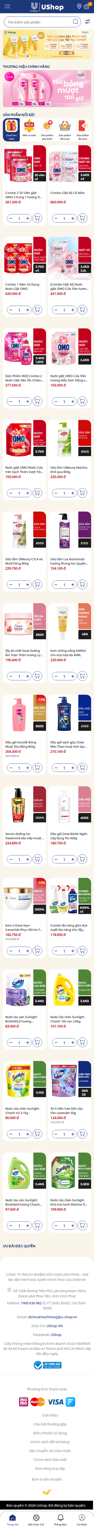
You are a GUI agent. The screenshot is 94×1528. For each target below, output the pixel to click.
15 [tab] (74, 56)
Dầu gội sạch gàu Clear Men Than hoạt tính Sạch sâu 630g (68, 746)
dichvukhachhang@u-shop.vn (52, 1316)
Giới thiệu (50, 1415)
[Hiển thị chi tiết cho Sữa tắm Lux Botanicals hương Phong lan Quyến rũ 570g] (69, 533)
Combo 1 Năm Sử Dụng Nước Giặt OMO (22, 286)
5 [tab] (35, 56)
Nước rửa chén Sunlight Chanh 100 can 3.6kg (67, 1019)
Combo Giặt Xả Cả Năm (67, 193)
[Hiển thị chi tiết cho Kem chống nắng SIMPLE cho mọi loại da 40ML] (69, 624)
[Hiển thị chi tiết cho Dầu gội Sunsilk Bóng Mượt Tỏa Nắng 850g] (24, 716)
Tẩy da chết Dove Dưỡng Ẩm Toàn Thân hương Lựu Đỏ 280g (23, 654)
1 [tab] (20, 56)
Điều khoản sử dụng (50, 1432)
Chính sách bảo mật (50, 1459)
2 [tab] (24, 56)
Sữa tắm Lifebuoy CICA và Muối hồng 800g (23, 561)
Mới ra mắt (29, 135)
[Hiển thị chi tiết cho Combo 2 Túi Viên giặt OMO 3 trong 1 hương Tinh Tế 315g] (24, 166)
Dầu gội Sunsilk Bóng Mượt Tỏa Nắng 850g (20, 744)
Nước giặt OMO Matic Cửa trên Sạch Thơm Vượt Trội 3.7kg (24, 471)
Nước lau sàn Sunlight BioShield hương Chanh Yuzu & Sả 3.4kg (22, 1204)
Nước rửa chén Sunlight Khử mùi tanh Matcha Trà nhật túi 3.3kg (68, 1204)
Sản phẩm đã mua (65, 136)
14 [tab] (70, 56)
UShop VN (54, 1325)
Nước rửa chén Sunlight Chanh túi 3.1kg (22, 1110)
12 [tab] (62, 56)
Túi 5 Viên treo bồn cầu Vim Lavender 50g (66, 1110)
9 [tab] (51, 56)
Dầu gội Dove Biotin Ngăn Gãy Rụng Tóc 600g (68, 836)
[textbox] (42, 22)
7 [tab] (43, 56)
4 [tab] (43, 104)
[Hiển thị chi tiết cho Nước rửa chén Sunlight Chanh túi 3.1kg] (24, 1082)
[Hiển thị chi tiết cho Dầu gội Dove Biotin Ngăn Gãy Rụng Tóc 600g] (69, 807)
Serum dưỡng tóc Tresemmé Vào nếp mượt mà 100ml (23, 838)
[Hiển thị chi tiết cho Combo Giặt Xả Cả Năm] (69, 166)
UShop (56, 1334)
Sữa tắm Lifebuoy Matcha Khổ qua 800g (68, 469)
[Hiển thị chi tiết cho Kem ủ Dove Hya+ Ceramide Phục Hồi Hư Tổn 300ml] (24, 899)
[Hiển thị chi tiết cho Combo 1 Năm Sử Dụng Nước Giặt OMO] (24, 258)
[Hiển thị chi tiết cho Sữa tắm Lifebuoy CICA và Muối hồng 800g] (24, 533)
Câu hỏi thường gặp (50, 1424)
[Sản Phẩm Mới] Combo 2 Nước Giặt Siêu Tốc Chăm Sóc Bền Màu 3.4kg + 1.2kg (24, 380)
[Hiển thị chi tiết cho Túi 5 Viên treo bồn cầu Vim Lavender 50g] (69, 1082)
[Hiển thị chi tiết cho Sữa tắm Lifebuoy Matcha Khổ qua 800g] (69, 441)
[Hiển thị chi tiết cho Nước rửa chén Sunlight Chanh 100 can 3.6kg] (69, 990)
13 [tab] (66, 56)
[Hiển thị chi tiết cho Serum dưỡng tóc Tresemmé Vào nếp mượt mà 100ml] (24, 807)
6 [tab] (39, 56)
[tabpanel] (47, 44)
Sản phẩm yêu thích (47, 136)
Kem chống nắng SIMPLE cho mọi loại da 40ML (68, 652)
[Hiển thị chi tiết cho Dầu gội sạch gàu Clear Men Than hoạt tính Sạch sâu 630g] (69, 716)
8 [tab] (47, 56)
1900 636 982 (31, 1303)
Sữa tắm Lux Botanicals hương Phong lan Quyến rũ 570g (68, 563)
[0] (86, 6)
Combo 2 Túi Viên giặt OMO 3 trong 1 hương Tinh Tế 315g (24, 197)
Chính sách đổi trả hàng (49, 1441)
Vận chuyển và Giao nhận (50, 1450)
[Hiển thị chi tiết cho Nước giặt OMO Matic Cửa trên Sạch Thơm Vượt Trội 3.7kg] (24, 441)
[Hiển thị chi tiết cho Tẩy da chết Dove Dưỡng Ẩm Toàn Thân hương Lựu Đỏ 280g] (24, 624)
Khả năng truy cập (50, 1468)
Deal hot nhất (11, 136)
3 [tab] (39, 104)
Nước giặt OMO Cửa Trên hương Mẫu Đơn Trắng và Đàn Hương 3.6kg (68, 380)
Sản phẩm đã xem (83, 136)
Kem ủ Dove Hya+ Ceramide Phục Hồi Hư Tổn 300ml (24, 929)
